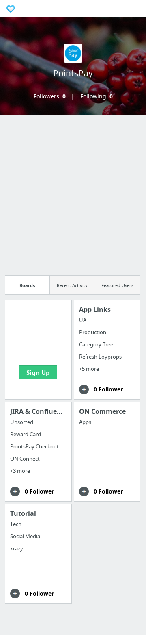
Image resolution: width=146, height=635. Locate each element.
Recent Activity (72, 285)
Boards (27, 285)
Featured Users (117, 285)
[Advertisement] (73, 192)
